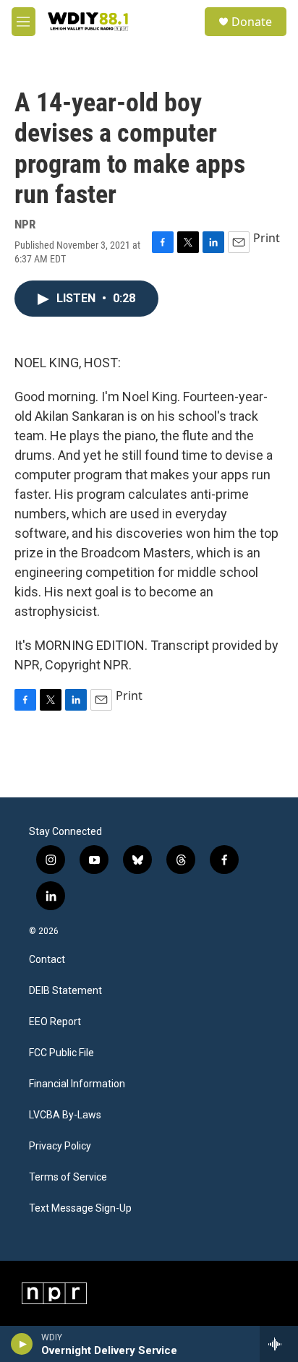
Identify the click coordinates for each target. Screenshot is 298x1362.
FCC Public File (61, 1053)
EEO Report (55, 1021)
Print (266, 238)
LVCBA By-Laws (65, 1115)
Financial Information (77, 1084)
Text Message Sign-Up (80, 1208)
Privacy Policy (60, 1146)
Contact (47, 959)
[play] (22, 1344)
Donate (251, 21)
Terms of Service (68, 1177)
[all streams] (279, 1344)
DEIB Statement (65, 990)
